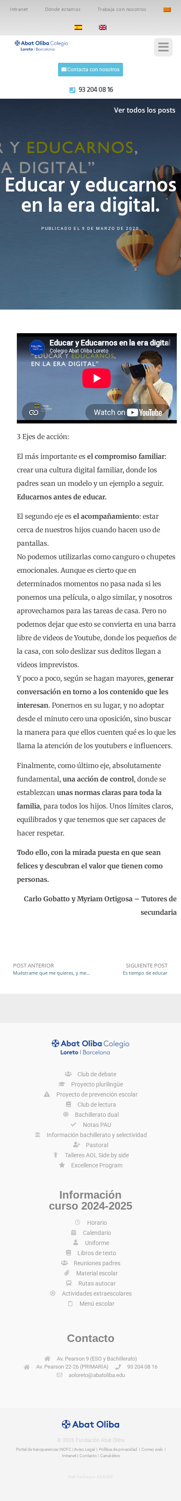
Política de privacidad (118, 1449)
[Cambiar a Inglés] (102, 27)
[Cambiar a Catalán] (167, 9)
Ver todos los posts (145, 110)
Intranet (19, 9)
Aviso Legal (84, 1449)
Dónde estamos (63, 9)
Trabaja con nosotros (122, 9)
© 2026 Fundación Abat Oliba (90, 1440)
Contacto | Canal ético (100, 1455)
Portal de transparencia (37, 1449)
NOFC (66, 1449)
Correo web (152, 1449)
